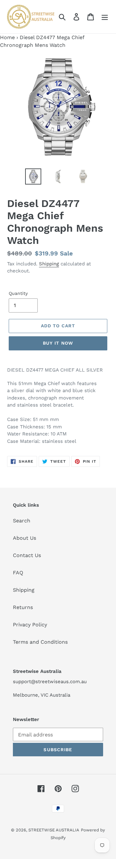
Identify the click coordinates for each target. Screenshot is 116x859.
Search (21, 521)
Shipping (49, 264)
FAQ (18, 573)
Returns (23, 607)
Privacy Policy (30, 625)
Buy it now (58, 343)
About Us (24, 538)
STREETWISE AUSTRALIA (53, 830)
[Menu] (105, 17)
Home (7, 37)
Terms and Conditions (40, 642)
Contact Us (27, 555)
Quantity (18, 293)
